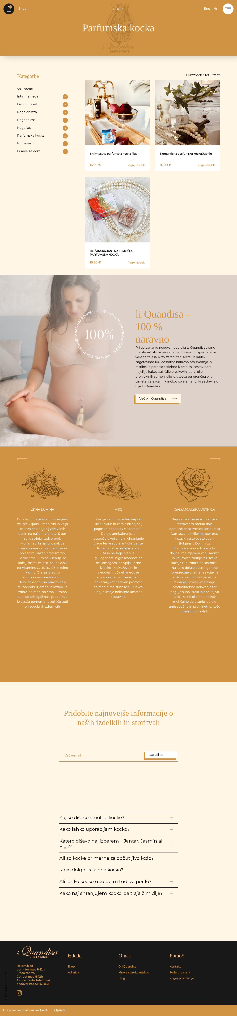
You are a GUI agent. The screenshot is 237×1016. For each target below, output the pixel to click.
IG (6, 974)
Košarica (73, 972)
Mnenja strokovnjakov (133, 972)
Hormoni (41, 143)
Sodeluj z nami (180, 972)
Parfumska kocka (41, 135)
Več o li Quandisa (152, 398)
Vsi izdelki (25, 89)
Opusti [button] (59, 1010)
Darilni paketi (41, 104)
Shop (23, 9)
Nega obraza (41, 112)
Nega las (41, 128)
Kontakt (175, 966)
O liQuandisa (127, 966)
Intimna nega (41, 96)
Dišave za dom (41, 151)
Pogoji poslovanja (182, 978)
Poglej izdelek (136, 165)
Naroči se (156, 755)
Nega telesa (41, 120)
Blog (121, 978)
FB (6, 981)
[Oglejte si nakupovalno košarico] (8, 8)
